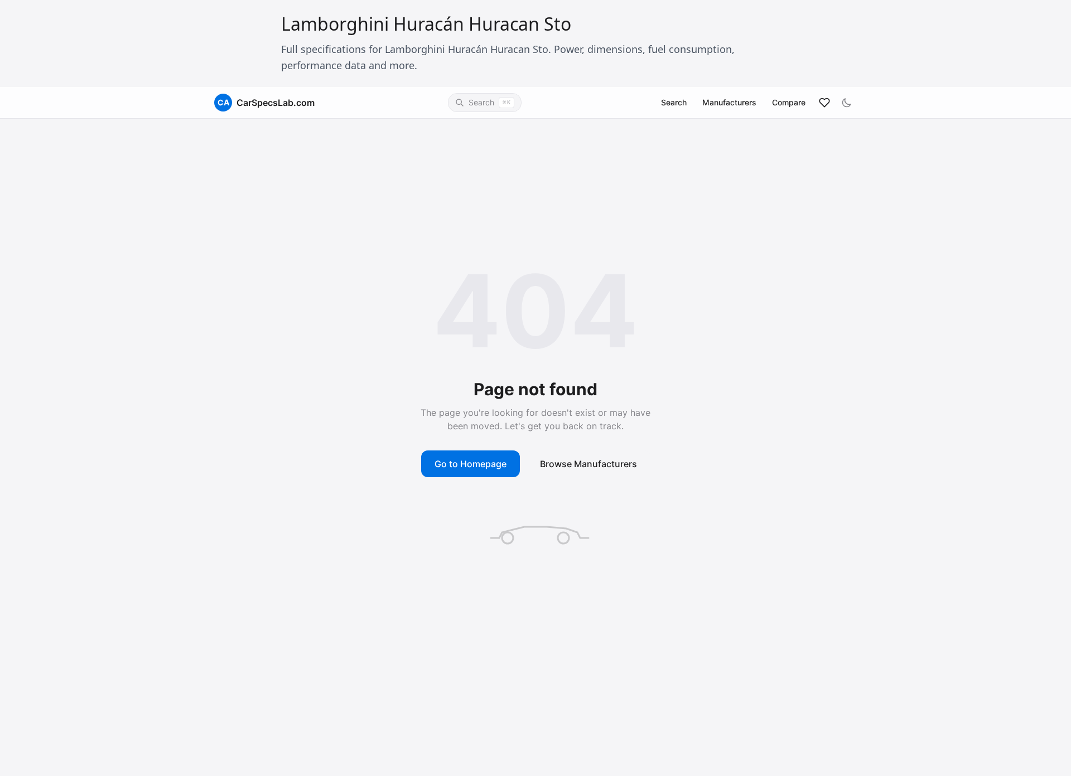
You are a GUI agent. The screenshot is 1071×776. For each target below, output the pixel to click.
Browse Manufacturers (588, 463)
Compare (788, 102)
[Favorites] (824, 103)
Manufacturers (729, 102)
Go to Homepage (470, 463)
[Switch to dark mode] (847, 103)
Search (674, 102)
